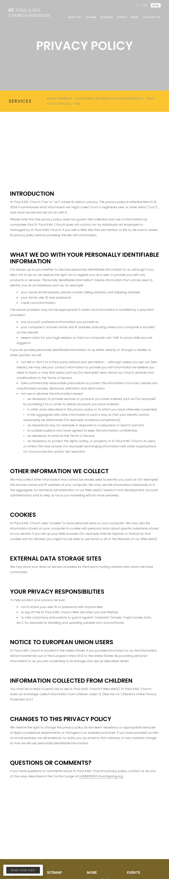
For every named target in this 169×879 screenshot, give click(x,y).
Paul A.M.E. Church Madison (29, 12)
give (155, 5)
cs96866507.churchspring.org (101, 776)
